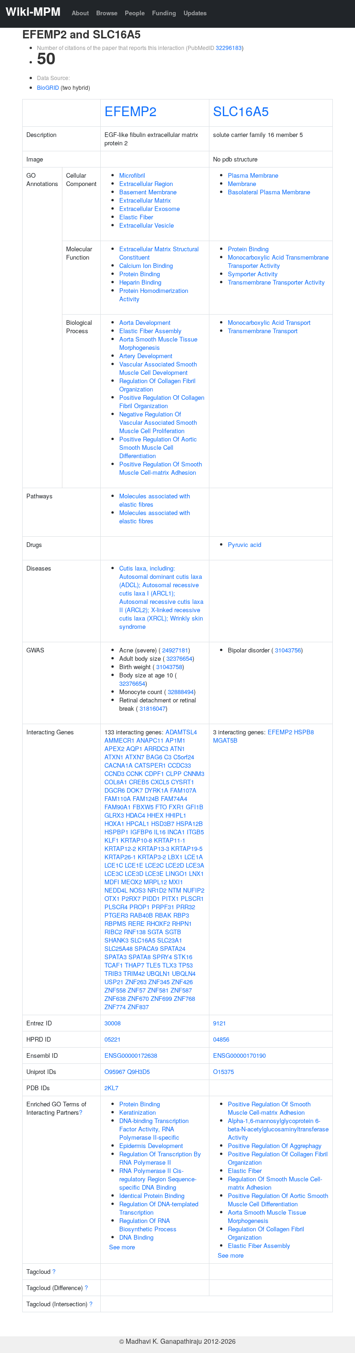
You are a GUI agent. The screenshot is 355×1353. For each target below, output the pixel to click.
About (80, 12)
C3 (167, 756)
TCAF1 (113, 965)
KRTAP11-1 (169, 840)
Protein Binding (139, 273)
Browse (106, 12)
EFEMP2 (130, 110)
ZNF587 (181, 990)
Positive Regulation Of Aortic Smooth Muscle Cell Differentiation (158, 447)
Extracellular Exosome (149, 208)
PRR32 (185, 906)
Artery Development (145, 355)
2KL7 (111, 1087)
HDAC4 (135, 815)
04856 (221, 1039)
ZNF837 (138, 1006)
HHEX (155, 815)
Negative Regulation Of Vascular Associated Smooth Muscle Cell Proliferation (158, 422)
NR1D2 (156, 890)
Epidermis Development (151, 1145)
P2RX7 (131, 898)
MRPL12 (155, 881)
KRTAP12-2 (120, 848)
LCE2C (154, 865)
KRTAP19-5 (186, 848)
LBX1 (175, 856)
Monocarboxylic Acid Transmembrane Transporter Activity (278, 261)
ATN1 (177, 748)
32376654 (179, 658)
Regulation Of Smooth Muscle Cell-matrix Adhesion (275, 1183)
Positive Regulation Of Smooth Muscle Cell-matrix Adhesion (160, 468)
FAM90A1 (117, 806)
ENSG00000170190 (239, 1055)
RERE (136, 923)
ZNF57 (137, 990)
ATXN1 (113, 756)
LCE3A (195, 865)
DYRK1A (156, 790)
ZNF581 (158, 990)
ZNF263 (136, 981)
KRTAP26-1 (120, 856)
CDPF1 (154, 773)
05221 (112, 1039)
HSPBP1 (116, 831)
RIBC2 (113, 931)
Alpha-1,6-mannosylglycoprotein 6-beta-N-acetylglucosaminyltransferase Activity (278, 1129)
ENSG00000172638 (130, 1055)
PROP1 (139, 906)
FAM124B (146, 798)
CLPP (174, 773)
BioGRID (48, 87)
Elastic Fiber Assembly (150, 330)
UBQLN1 (158, 973)
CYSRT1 (182, 781)
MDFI (111, 881)
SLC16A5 (241, 110)
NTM (174, 890)
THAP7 (134, 965)
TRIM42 (134, 973)
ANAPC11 (150, 740)
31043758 (169, 666)
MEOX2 (131, 881)
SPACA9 (146, 948)
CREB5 (139, 781)
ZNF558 (115, 990)
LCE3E (154, 873)
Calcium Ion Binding (146, 265)
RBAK (163, 915)
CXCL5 (160, 781)
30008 (112, 1022)
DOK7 (135, 790)
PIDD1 (151, 898)
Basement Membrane (148, 191)
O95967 (114, 1071)
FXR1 (176, 806)
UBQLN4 (184, 973)
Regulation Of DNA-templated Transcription (158, 1207)
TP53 (185, 965)
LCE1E (134, 865)
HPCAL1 (137, 823)
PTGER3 (116, 915)
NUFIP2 (193, 890)
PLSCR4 (116, 906)
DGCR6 (114, 790)
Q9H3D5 (138, 1071)
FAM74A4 (174, 798)
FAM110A (117, 798)
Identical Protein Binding (151, 1195)
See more (122, 1246)
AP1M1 (175, 740)
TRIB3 (113, 973)
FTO (161, 806)
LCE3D (134, 873)
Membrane (242, 183)
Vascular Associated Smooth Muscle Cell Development (158, 368)
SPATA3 (115, 956)
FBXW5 (143, 806)
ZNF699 (161, 998)
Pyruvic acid (244, 544)
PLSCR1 (192, 898)
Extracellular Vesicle (146, 225)
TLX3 (169, 965)
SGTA (155, 931)
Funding (164, 12)
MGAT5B (225, 740)
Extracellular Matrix (145, 200)
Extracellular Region (146, 183)
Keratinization (137, 1112)
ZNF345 (159, 981)
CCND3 (114, 773)
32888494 (181, 691)
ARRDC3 (156, 748)
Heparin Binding (140, 282)
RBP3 (181, 915)
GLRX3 (114, 815)
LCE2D (174, 865)
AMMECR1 (119, 740)
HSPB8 (304, 731)
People (135, 12)
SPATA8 (140, 956)
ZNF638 (115, 998)
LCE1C (113, 865)
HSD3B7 (162, 823)
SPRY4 (162, 956)
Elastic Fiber (136, 216)
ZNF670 (138, 998)
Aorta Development (145, 322)
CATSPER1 (150, 765)
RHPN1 (182, 923)
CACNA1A (118, 765)
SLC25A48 (118, 948)
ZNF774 (115, 1006)
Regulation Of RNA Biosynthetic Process (148, 1224)
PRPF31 (163, 906)
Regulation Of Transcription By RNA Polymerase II (160, 1158)
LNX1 (196, 873)
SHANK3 (116, 940)
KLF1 (111, 840)
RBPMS (115, 923)
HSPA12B (189, 823)
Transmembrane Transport (263, 330)
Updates (195, 12)
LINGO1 (176, 873)
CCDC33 (179, 765)
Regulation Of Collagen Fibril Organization (157, 384)
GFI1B (194, 806)
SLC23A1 (169, 940)
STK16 (183, 956)
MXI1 (176, 881)
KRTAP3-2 (152, 856)
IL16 (159, 831)
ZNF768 (184, 998)
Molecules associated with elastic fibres (154, 500)
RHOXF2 (158, 923)
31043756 (288, 649)
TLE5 (153, 965)
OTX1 (112, 898)
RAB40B (141, 915)
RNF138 (135, 931)
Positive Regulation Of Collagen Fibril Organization (161, 401)
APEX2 (114, 748)
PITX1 (170, 898)
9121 (219, 1022)
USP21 (113, 981)
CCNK (134, 773)
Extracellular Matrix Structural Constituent (159, 252)
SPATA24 (172, 948)
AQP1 (134, 748)
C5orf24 (183, 756)
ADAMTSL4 (181, 731)
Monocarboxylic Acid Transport (269, 322)
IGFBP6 (141, 831)
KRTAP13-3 (153, 848)
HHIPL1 (175, 815)
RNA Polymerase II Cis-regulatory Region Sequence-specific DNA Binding (157, 1179)
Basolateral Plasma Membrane (269, 191)
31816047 (152, 708)
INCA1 (176, 831)
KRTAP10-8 (136, 840)
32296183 (229, 47)
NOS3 (137, 890)
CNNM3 (194, 773)
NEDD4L (116, 890)
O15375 (223, 1071)
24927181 (175, 649)
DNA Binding (136, 1237)
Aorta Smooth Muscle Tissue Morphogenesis (158, 343)
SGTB (173, 931)
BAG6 (154, 756)
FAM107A (183, 790)
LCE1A (193, 856)
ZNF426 (182, 981)
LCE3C (113, 873)
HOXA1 (114, 823)
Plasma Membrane (253, 175)
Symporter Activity (253, 273)
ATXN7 (134, 756)
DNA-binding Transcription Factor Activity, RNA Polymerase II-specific (154, 1129)
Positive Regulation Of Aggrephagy (275, 1145)
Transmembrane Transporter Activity (276, 282)
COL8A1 (115, 781)
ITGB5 (195, 831)
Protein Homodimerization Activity (153, 294)
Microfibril (132, 175)
